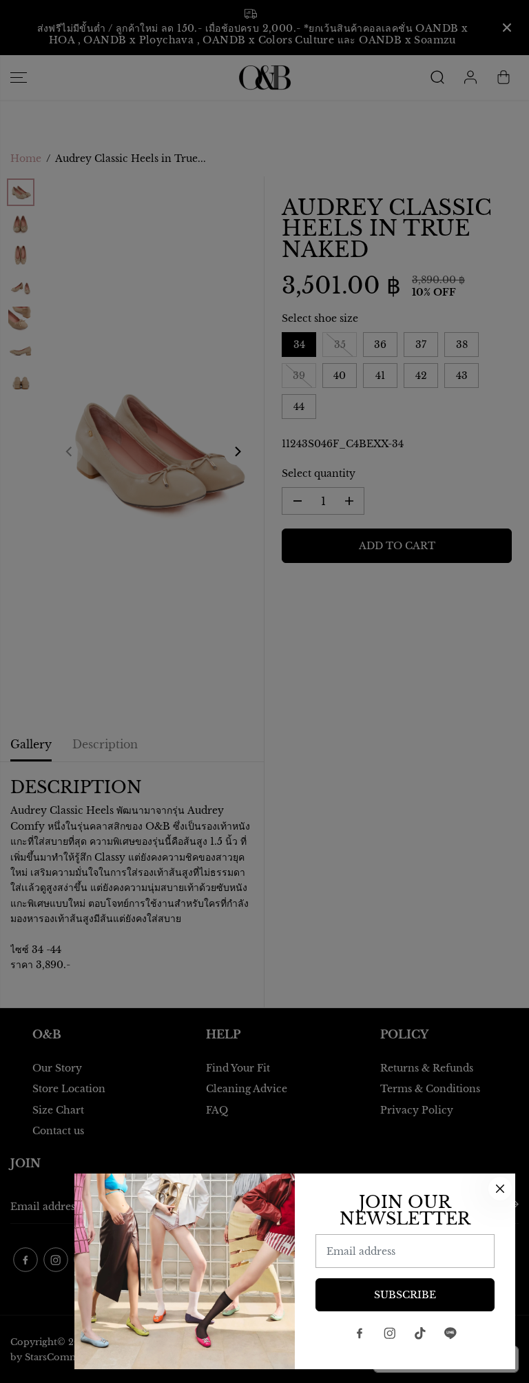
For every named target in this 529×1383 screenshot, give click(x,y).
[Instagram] (390, 1333)
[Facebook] (359, 1333)
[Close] (500, 1189)
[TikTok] (420, 1333)
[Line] (450, 1333)
